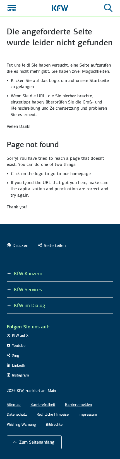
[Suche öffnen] (108, 8)
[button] (34, 442)
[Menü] (12, 8)
